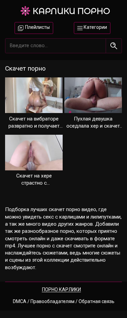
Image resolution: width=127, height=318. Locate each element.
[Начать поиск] (114, 45)
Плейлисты (37, 27)
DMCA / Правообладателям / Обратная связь (63, 301)
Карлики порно (71, 11)
